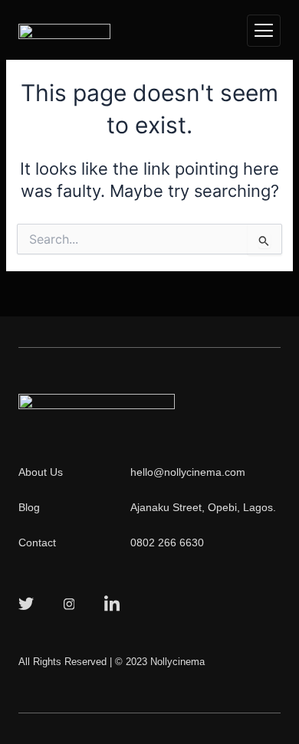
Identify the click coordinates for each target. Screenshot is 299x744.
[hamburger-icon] (264, 31)
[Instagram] (69, 603)
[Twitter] (26, 603)
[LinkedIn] (112, 603)
